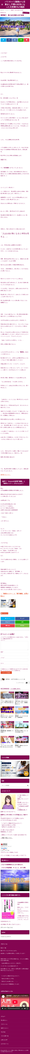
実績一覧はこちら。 (7, 838)
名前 (2, 652)
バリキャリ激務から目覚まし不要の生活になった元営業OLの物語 (15, 4)
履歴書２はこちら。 (6, 474)
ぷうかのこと (5, 613)
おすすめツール (4, 1043)
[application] (15, 1002)
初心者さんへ (4, 1020)
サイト (2, 663)
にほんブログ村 (5, 850)
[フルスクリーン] (27, 1008)
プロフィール (4, 1024)
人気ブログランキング (6, 846)
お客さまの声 (4, 1039)
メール (3, 657)
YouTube (3, 1032)
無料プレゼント (4, 1028)
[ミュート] (25, 1008)
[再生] (2, 1008)
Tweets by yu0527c (6, 936)
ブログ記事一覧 (4, 1036)
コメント (3, 640)
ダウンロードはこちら (7, 927)
